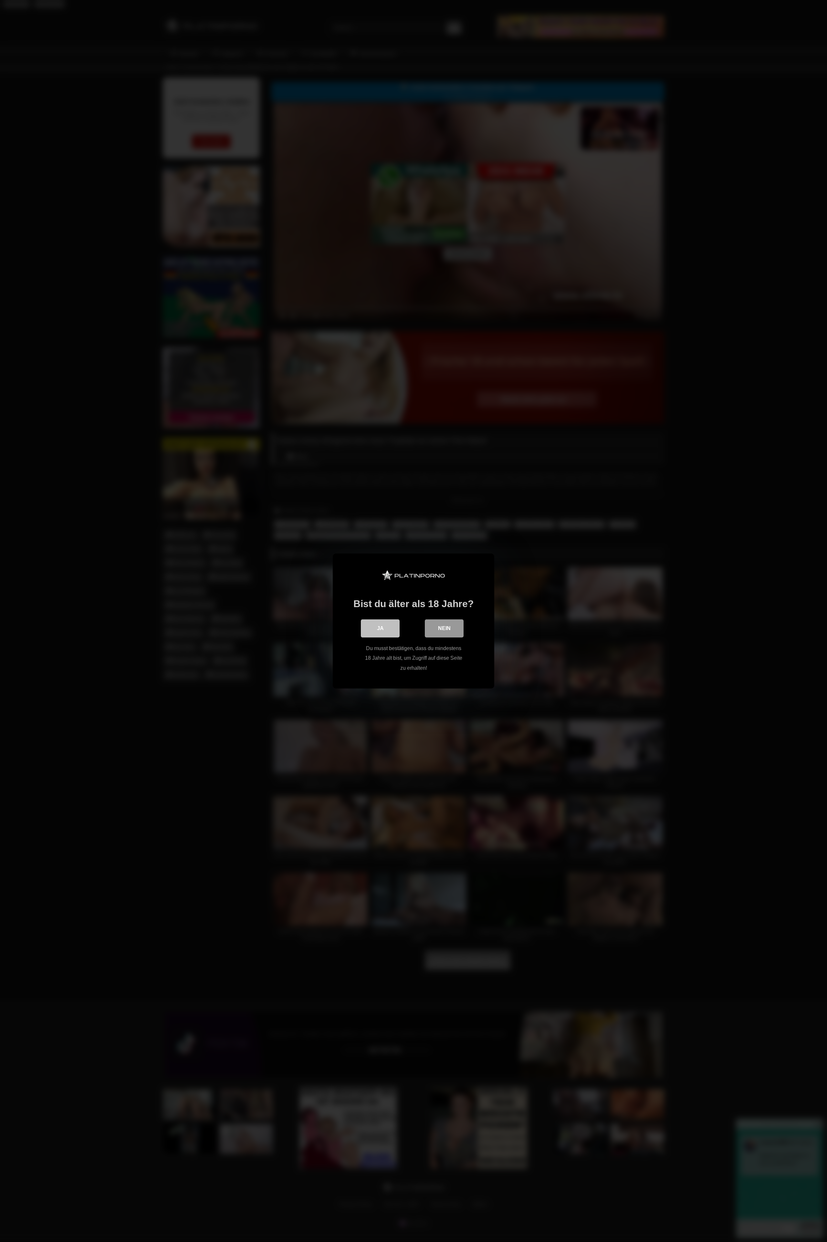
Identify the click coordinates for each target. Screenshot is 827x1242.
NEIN (444, 628)
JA (380, 628)
